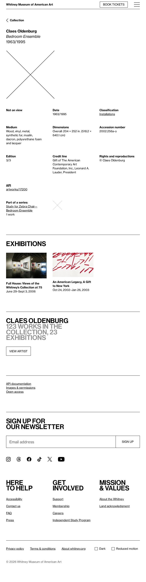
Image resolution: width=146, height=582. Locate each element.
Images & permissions (20, 387)
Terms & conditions (43, 548)
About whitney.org (74, 548)
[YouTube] (61, 459)
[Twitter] (49, 459)
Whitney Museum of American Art (29, 4)
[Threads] (19, 459)
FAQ (9, 513)
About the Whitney (111, 499)
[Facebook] (29, 459)
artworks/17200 (16, 189)
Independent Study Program (71, 520)
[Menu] (137, 4)
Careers (58, 513)
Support (58, 499)
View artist (18, 351)
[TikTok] (39, 459)
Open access (15, 391)
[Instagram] (8, 459)
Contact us (13, 506)
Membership (61, 506)
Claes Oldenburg (21, 31)
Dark (102, 548)
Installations (107, 114)
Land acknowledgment (114, 506)
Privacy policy (15, 548)
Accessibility (14, 499)
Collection (17, 20)
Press (10, 520)
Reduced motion (127, 548)
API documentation (18, 383)
